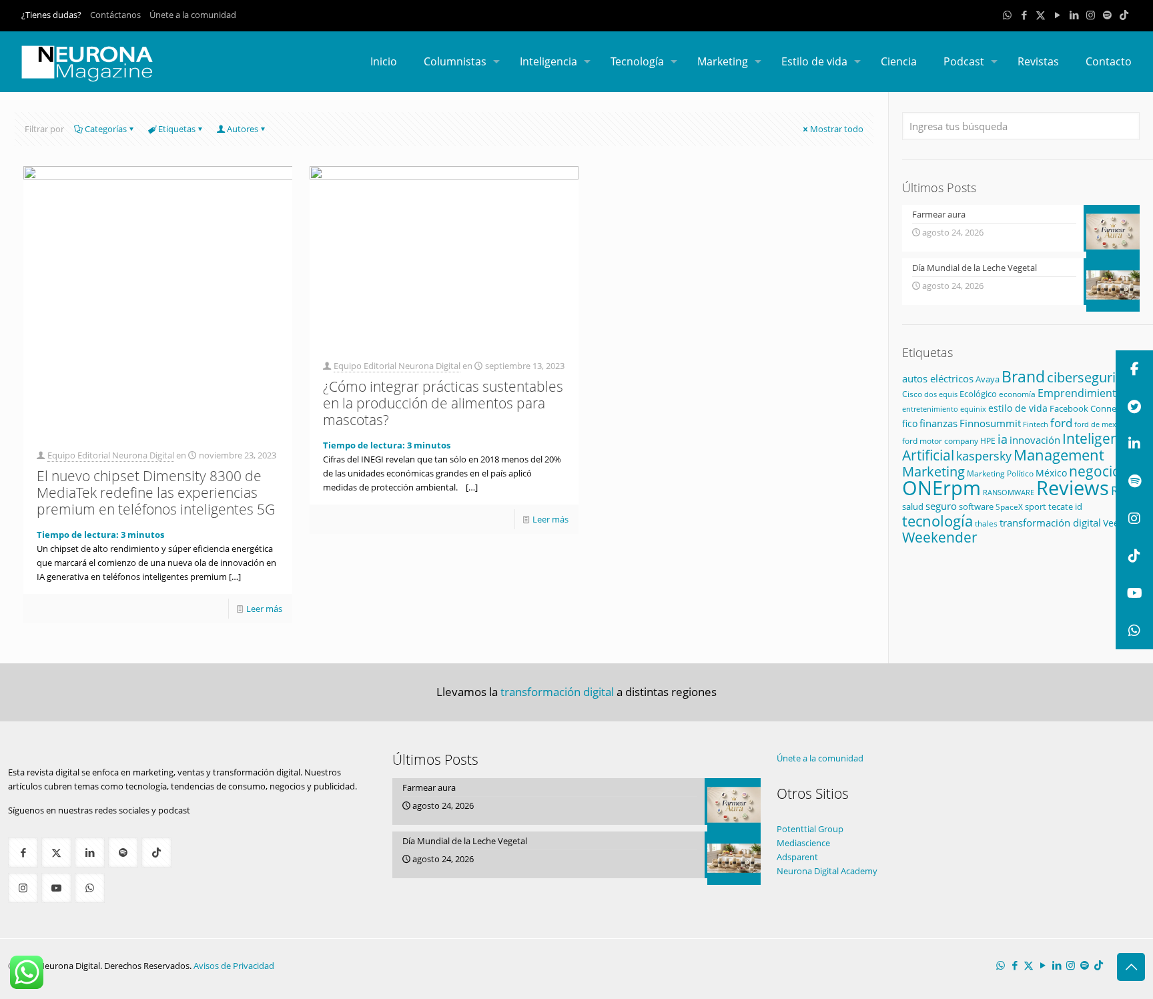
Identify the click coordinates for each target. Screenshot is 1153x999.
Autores (242, 129)
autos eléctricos (938, 378)
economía (1017, 393)
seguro (941, 506)
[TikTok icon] (1124, 14)
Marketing (933, 471)
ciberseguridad (1093, 377)
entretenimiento (930, 409)
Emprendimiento (1080, 393)
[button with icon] (23, 853)
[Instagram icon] (1091, 14)
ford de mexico (1100, 424)
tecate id (1065, 507)
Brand (1023, 376)
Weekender (940, 537)
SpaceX (1009, 507)
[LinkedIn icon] (1074, 14)
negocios (1098, 471)
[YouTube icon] (1057, 14)
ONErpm (941, 487)
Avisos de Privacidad (234, 966)
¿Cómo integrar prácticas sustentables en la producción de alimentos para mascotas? (443, 403)
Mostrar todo (836, 129)
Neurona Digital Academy (827, 871)
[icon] (1107, 14)
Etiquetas (177, 129)
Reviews (1072, 487)
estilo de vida (1018, 408)
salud (912, 507)
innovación (1035, 439)
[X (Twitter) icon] (1041, 14)
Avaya (988, 379)
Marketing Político (1000, 473)
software (976, 507)
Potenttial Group (810, 829)
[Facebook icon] (1024, 14)
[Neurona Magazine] (87, 61)
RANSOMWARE (1008, 492)
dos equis (940, 394)
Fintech (1035, 424)
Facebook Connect (1087, 408)
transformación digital (1050, 523)
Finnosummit (990, 423)
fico (909, 423)
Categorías (106, 129)
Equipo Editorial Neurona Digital (110, 455)
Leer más (264, 609)
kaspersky (984, 456)
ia (1003, 439)
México (1051, 472)
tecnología (937, 521)
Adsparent (797, 857)
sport (1035, 507)
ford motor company (940, 440)
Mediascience (803, 843)
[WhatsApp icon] (1007, 14)
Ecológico (978, 394)
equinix (973, 409)
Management (1059, 454)
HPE (988, 440)
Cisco (912, 394)
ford (1061, 422)
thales (986, 523)
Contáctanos (115, 15)
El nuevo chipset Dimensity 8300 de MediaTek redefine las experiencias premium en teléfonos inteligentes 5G (156, 492)
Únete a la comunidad (192, 15)
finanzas (938, 423)
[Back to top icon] (1131, 967)
